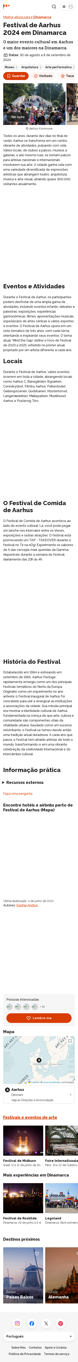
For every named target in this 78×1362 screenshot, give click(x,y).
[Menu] (67, 7)
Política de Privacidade (25, 1354)
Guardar (18, 76)
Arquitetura (29, 67)
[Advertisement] (39, 230)
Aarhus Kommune (40, 128)
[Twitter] (46, 1323)
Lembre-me (42, 1018)
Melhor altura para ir (27, 17)
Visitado (45, 76)
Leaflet (35, 1082)
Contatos (35, 1347)
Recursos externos (25, 782)
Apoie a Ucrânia (56, 1347)
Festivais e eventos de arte (30, 1117)
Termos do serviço (56, 1354)
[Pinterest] (60, 1323)
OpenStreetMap (51, 1082)
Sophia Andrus (27, 905)
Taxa (70, 76)
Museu (9, 67)
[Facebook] (32, 1323)
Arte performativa (58, 67)
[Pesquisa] (54, 7)
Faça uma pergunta (17, 794)
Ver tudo (18, 117)
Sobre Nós (18, 1347)
